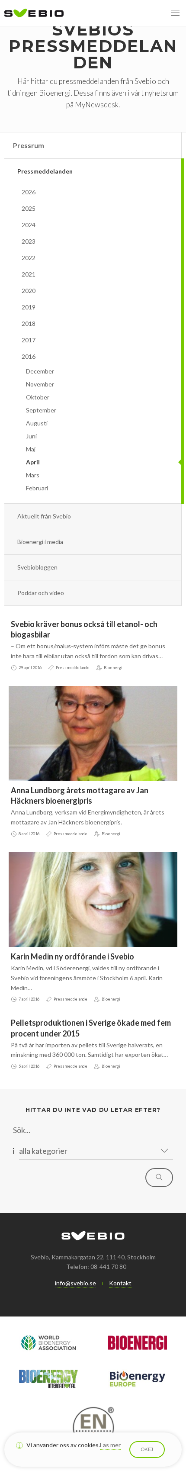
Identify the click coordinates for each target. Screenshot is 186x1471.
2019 (28, 307)
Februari (37, 488)
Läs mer (110, 1444)
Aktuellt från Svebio (44, 516)
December (40, 371)
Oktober (37, 397)
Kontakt (120, 1283)
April (33, 462)
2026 (28, 192)
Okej (147, 1449)
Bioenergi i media (40, 541)
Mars (32, 475)
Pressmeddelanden (45, 171)
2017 (28, 340)
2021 (28, 274)
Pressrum (28, 145)
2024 (28, 225)
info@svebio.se (75, 1283)
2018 (28, 323)
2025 (28, 208)
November (40, 384)
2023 (28, 241)
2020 (28, 290)
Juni (31, 436)
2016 (28, 356)
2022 (28, 257)
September (41, 410)
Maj (30, 449)
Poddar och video (40, 592)
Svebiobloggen (37, 567)
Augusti (37, 423)
